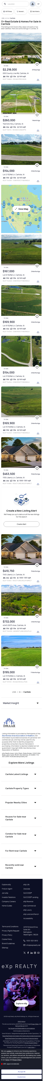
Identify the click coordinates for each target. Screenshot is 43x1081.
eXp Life (26, 884)
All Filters (8, 11)
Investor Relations (8, 897)
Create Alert (21, 524)
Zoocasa (26, 889)
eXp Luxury (27, 910)
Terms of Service (20, 1026)
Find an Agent (7, 889)
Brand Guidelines (8, 943)
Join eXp (5, 893)
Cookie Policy (7, 939)
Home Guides (7, 906)
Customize (22, 1077)
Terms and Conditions (10, 926)
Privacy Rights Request (10, 931)
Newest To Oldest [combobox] (22, 11)
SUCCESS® (27, 893)
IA (20, 692)
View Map (23, 208)
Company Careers (9, 901)
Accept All (21, 1072)
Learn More (31, 1047)
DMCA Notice (21, 1021)
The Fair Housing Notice (30, 1043)
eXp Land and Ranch (31, 914)
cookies (8, 1051)
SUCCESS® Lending (30, 897)
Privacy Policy (7, 935)
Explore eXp (6, 884)
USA (14, 692)
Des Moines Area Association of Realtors (18, 736)
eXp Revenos (28, 901)
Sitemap (5, 948)
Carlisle (27, 692)
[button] (21, 703)
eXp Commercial (29, 906)
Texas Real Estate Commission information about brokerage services (21, 1036)
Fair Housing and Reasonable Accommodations (21, 1028)
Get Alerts (35, 11)
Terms (7, 1060)
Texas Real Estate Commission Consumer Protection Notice (21, 1038)
